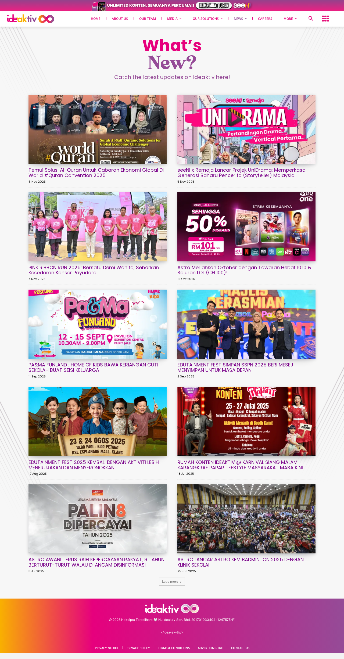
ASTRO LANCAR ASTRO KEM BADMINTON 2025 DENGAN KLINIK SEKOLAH (240, 562)
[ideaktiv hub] (325, 19)
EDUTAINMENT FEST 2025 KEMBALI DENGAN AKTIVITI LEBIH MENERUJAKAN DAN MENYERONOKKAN (93, 465)
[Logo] (39, 19)
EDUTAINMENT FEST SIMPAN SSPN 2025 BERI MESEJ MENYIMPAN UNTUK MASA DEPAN (235, 367)
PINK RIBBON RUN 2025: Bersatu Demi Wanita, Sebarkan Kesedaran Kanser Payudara (93, 270)
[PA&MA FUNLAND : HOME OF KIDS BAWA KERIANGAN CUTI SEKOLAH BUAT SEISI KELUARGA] (97, 324)
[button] (310, 18)
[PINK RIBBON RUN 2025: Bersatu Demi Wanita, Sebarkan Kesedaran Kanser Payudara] (97, 226)
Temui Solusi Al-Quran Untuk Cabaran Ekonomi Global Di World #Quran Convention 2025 (96, 173)
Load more (170, 581)
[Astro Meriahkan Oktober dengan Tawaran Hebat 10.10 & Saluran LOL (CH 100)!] (246, 226)
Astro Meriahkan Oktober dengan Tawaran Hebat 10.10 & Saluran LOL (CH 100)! (244, 270)
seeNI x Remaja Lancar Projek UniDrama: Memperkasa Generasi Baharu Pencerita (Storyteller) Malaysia (241, 173)
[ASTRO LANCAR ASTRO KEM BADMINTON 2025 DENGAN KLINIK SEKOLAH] (246, 518)
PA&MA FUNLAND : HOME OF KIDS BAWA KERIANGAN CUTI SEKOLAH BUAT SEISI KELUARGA (93, 367)
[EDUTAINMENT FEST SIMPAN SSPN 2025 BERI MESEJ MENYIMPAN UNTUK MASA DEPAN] (246, 324)
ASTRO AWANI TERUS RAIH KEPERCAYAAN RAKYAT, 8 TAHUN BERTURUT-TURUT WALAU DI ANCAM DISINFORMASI (96, 562)
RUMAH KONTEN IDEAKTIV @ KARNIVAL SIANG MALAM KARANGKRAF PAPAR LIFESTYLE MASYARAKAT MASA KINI (240, 465)
